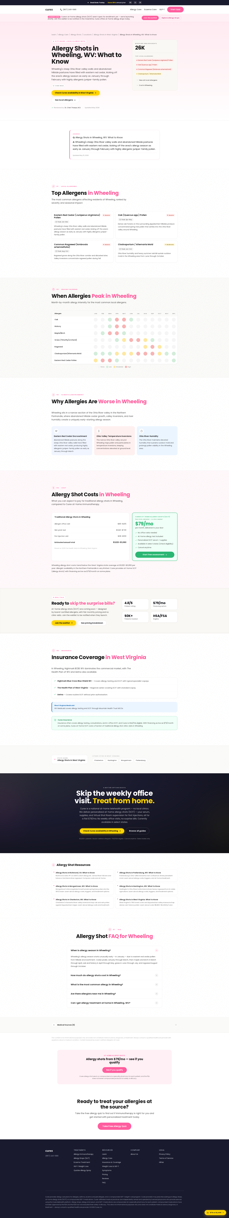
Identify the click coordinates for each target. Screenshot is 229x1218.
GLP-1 (161, 9)
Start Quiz (175, 9)
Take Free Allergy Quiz (114, 1126)
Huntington (112, 760)
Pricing (105, 1174)
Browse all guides (137, 831)
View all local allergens (148, 80)
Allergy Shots (76, 34)
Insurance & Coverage (111, 1162)
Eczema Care (150, 9)
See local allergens (64, 100)
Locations (87, 34)
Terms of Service (166, 1158)
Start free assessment (153, 554)
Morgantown (126, 760)
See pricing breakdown (92, 623)
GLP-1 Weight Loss (81, 1166)
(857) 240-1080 (68, 9)
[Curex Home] (51, 9)
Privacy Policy (164, 1154)
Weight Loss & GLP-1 (110, 1166)
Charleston (98, 760)
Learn (54, 34)
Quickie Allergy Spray (82, 1170)
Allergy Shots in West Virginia (105, 34)
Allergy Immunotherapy (83, 1154)
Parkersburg (140, 760)
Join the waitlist (150, 18)
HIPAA (161, 1162)
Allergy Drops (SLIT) (82, 1158)
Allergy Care (135, 9)
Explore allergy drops (170, 18)
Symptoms (106, 1170)
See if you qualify (114, 1070)
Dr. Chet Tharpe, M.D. (73, 107)
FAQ (104, 1182)
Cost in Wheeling (145, 85)
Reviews (105, 1178)
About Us (134, 1154)
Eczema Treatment (82, 1162)
